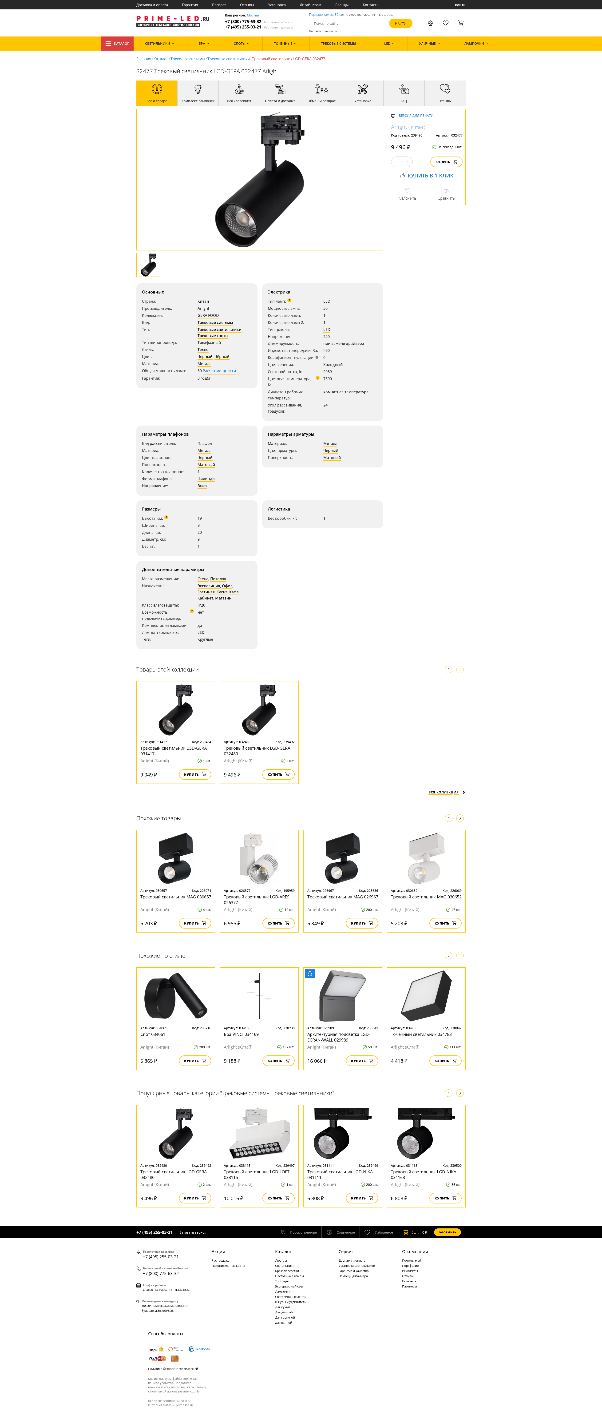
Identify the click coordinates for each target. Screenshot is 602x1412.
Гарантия (190, 4)
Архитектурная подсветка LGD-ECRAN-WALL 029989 (338, 1037)
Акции (218, 1251)
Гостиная (206, 592)
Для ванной (283, 1322)
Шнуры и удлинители (290, 1302)
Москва (253, 15)
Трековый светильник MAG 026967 (342, 897)
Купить (443, 162)
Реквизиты (410, 1271)
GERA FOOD (208, 315)
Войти (460, 5)
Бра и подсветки (287, 1271)
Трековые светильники (228, 58)
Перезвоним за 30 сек (327, 15)
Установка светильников (357, 1265)
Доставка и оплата (152, 4)
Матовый (206, 464)
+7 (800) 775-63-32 (259, 21)
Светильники (284, 1265)
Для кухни (282, 1307)
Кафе (234, 592)
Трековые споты (213, 335)
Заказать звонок (193, 1232)
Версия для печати (416, 116)
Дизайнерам (310, 4)
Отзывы (247, 4)
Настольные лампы (289, 1276)
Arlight (203, 308)
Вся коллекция (443, 792)
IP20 (201, 605)
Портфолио (410, 1265)
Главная (143, 58)
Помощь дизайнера (353, 1276)
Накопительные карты (228, 1265)
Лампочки (282, 1291)
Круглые (205, 639)
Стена (203, 578)
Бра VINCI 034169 (241, 1034)
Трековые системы (187, 58)
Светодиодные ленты (290, 1297)
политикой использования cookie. (175, 1391)
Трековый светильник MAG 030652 (426, 897)
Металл (204, 363)
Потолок (218, 578)
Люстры (281, 1260)
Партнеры (409, 1286)
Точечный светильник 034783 (421, 1034)
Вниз (202, 485)
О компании (415, 1251)
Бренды (342, 4)
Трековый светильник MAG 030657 (175, 897)
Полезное (409, 1281)
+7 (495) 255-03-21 (259, 27)
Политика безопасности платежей (173, 1369)
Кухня (222, 592)
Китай (203, 301)
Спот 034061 (152, 1034)
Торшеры (282, 1281)
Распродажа (221, 1260)
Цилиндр (206, 478)
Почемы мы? (411, 1260)
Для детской (284, 1312)
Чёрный (222, 356)
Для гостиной (285, 1317)
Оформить (447, 1232)
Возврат (219, 4)
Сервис (346, 1251)
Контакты (371, 4)
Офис (227, 585)
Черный (205, 356)
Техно (203, 349)
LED (326, 301)
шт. (415, 1232)
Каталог (121, 43)
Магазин (223, 598)
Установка (277, 4)
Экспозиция (209, 585)
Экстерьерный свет (289, 1286)
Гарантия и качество (354, 1271)
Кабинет (205, 598)
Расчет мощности (219, 370)
